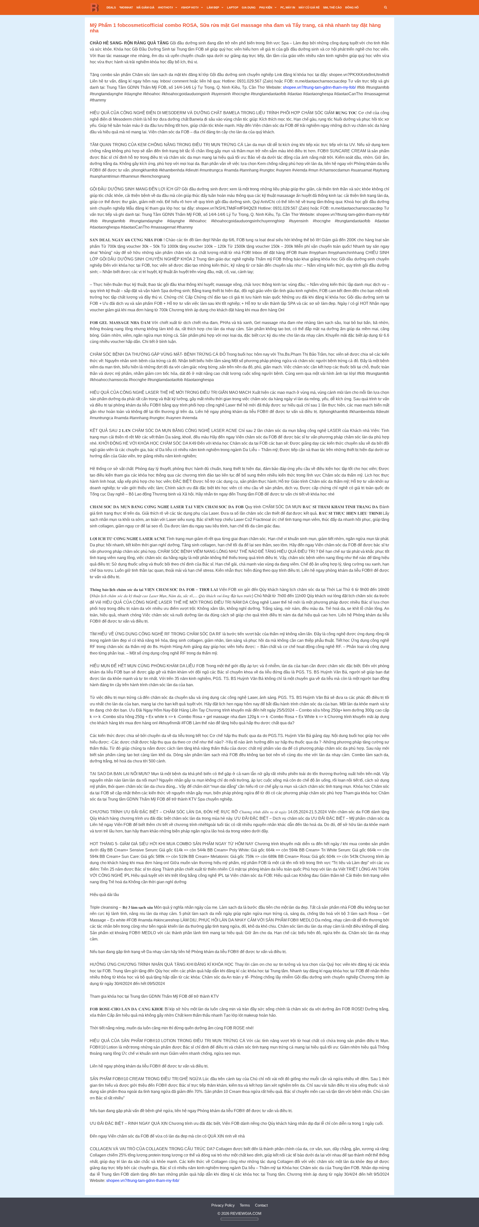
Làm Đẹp (213, 7)
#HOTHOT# (165, 7)
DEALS (111, 7)
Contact (261, 1205)
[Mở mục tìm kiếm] (385, 7)
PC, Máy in (287, 7)
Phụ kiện (265, 7)
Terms (245, 1205)
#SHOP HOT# (190, 7)
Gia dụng (249, 7)
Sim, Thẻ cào (332, 7)
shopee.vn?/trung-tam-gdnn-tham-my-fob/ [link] (319, 87)
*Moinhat (126, 7)
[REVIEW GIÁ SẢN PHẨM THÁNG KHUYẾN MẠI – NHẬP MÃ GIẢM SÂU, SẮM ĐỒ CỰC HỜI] (96, 7)
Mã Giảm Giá (145, 7)
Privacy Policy (223, 1205)
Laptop (232, 7)
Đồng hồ (352, 7)
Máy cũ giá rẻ (309, 7)
